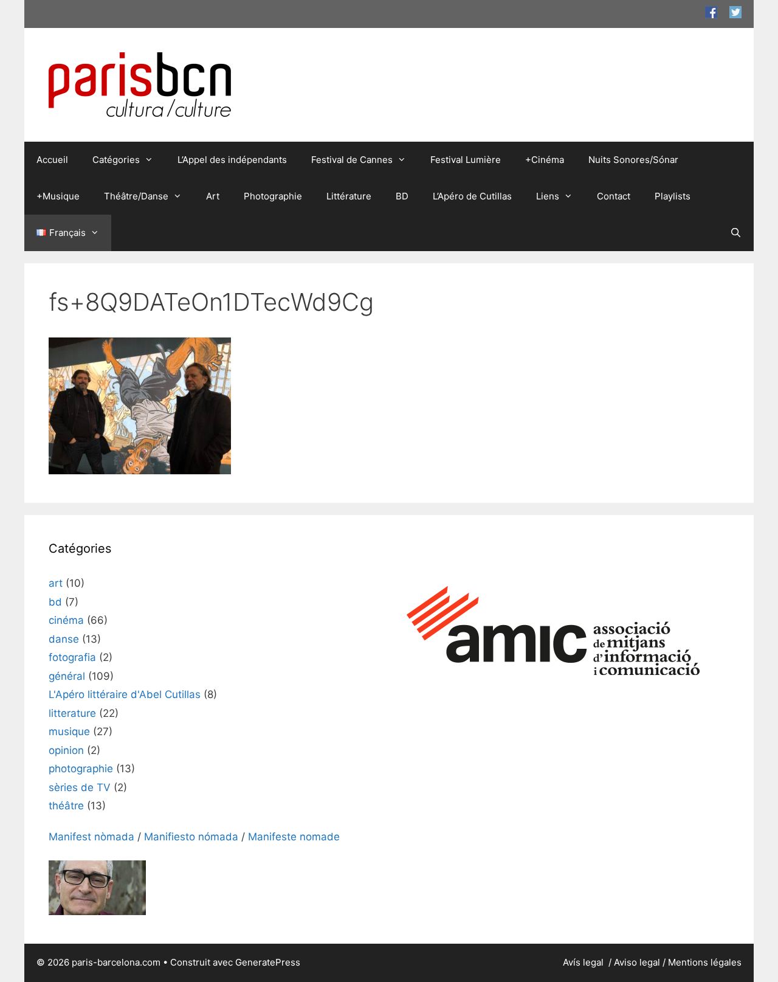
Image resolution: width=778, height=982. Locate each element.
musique (69, 731)
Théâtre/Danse (136, 196)
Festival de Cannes (352, 159)
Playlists (672, 196)
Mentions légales (705, 962)
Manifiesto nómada (191, 837)
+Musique (58, 196)
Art (212, 196)
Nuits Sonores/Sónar (633, 159)
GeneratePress (267, 962)
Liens (547, 196)
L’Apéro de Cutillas (472, 196)
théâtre (66, 806)
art (56, 583)
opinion (66, 750)
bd (55, 602)
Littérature (348, 196)
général (67, 676)
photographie (81, 768)
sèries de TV (80, 787)
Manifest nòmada (91, 837)
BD (402, 196)
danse (64, 639)
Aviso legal (637, 962)
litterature (72, 713)
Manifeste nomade (294, 837)
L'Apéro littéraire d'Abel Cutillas (125, 694)
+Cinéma (544, 159)
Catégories (116, 159)
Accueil (52, 159)
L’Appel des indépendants (232, 159)
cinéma (66, 620)
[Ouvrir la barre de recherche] (736, 233)
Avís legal (584, 962)
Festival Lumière (465, 159)
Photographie (273, 196)
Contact (613, 196)
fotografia (72, 657)
